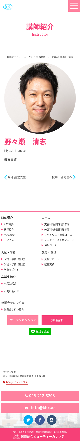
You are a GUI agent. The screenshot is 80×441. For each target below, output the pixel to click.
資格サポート (51, 259)
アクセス (9, 240)
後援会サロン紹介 (14, 309)
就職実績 (49, 264)
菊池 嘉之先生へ (18, 177)
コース (46, 217)
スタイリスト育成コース (58, 235)
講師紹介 (9, 229)
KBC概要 (9, 224)
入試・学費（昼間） (15, 259)
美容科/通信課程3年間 (56, 229)
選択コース (50, 245)
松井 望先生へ (62, 177)
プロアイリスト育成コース (59, 240)
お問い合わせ (11, 291)
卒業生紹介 (10, 283)
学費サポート (11, 269)
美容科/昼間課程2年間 (56, 224)
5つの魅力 (9, 235)
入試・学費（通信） (15, 264)
